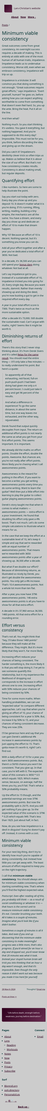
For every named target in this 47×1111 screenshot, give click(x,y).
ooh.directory (11, 1090)
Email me (41, 989)
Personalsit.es (12, 1094)
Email (40, 1036)
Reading (11, 1045)
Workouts (12, 1049)
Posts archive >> (9, 996)
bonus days (26, 264)
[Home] (8, 8)
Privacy (8, 1066)
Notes (7, 1053)
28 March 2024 (8, 989)
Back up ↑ (23, 1106)
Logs (7, 1040)
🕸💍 (11, 1100)
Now (23, 17)
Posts (5, 25)
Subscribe (9, 1071)
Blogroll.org (10, 1086)
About (15, 17)
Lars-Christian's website (27, 8)
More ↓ (32, 17)
